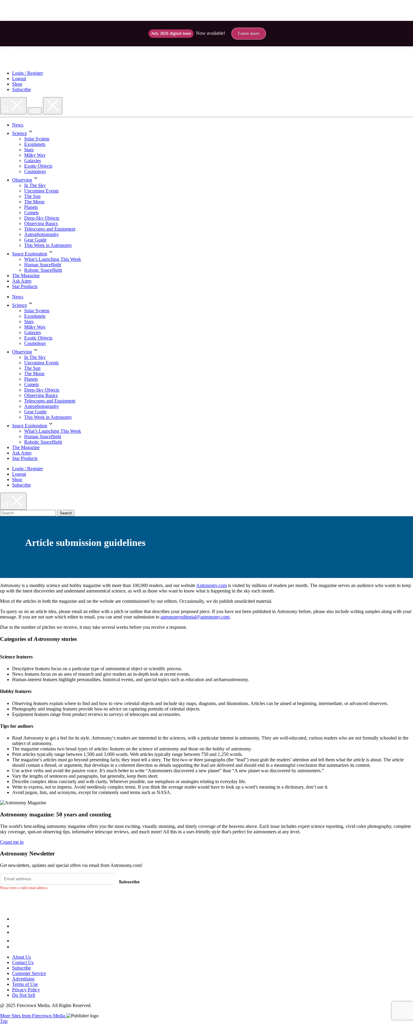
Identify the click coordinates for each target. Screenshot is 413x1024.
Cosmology (35, 171)
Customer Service (29, 973)
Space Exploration (29, 253)
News (17, 124)
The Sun (32, 196)
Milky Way (35, 155)
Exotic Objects (38, 166)
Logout (19, 78)
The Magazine (26, 275)
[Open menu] (35, 110)
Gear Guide (35, 239)
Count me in (12, 842)
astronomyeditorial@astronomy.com (195, 616)
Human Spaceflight (42, 264)
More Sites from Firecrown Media (33, 1015)
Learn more (248, 33)
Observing (22, 179)
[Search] (13, 105)
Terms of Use (25, 984)
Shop (17, 84)
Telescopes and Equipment (49, 228)
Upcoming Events (41, 190)
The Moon (34, 201)
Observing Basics (41, 223)
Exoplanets (34, 144)
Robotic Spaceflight (43, 270)
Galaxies (32, 160)
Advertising (23, 978)
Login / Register (27, 73)
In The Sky (35, 185)
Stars (29, 149)
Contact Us (23, 962)
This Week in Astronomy (48, 245)
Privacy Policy (26, 989)
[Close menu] (52, 105)
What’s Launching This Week (52, 259)
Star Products (24, 286)
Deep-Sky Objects (41, 218)
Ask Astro (21, 281)
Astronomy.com (211, 585)
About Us (21, 957)
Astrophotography (41, 234)
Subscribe (21, 89)
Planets (31, 207)
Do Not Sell (23, 995)
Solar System (36, 138)
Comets (31, 212)
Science (19, 133)
